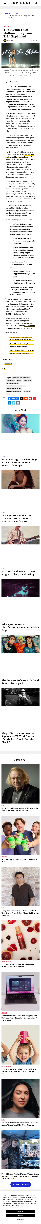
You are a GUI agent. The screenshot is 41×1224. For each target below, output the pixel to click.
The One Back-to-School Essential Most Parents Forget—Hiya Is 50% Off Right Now (19, 1071)
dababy (19, 380)
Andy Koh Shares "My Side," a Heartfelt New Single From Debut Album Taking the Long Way (20, 913)
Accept (20, 1211)
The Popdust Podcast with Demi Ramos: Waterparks (20, 682)
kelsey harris (27, 380)
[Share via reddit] (26, 398)
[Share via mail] (18, 403)
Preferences (20, 1219)
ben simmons (10, 380)
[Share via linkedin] (9, 403)
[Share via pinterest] (30, 398)
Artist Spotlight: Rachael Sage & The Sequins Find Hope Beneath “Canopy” (19, 462)
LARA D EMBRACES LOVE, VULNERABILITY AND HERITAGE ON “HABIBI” (16, 518)
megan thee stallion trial (13, 388)
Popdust (7, 14)
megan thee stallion (12, 383)
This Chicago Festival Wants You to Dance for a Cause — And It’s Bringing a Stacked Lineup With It (20, 1176)
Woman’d (16, 145)
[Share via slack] (13, 403)
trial (7, 393)
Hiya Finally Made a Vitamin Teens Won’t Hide (20, 860)
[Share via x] (21, 398)
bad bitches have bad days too (21, 377)
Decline (20, 1215)
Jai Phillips (10, 40)
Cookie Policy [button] (8, 1203)
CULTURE (16, 14)
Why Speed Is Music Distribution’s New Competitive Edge (20, 627)
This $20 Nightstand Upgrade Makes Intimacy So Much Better (17, 965)
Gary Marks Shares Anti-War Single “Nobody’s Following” (18, 573)
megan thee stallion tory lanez (15, 386)
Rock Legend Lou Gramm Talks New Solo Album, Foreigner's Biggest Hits (19, 809)
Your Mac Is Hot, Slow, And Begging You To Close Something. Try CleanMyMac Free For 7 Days (20, 1017)
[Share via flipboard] (34, 398)
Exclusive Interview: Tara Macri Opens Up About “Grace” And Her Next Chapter (20, 1124)
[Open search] (36, 3)
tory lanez (27, 391)
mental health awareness (13, 391)
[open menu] (5, 3)
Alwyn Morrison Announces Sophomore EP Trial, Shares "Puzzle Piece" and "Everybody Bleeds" (19, 738)
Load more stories (21, 1184)
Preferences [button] (15, 1205)
